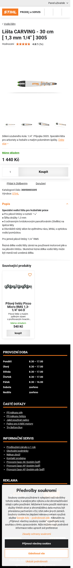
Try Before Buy (15, 427)
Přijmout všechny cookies (36, 543)
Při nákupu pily (15, 412)
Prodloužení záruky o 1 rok (21, 447)
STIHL (15, 193)
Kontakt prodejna (16, 458)
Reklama (10, 480)
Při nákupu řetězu (16, 416)
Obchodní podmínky (18, 450)
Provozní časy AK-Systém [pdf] (23, 462)
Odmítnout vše (36, 553)
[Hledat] (48, 12)
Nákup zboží (13, 454)
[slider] (23, 44)
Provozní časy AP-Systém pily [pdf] (25, 469)
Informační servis (18, 438)
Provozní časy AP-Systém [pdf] (23, 465)
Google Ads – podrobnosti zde (33, 517)
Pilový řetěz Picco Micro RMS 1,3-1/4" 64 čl (18, 307)
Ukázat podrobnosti (36, 561)
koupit (43, 172)
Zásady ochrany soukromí (36, 534)
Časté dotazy (14, 404)
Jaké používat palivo (18, 420)
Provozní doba (15, 352)
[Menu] (66, 12)
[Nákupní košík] (57, 12)
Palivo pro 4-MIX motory (20, 423)
